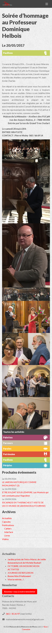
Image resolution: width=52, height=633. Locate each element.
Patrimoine (9, 454)
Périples (7, 465)
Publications (8, 525)
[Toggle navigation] (47, 4)
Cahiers (8, 528)
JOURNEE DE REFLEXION (20, 572)
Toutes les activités (13, 432)
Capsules (6, 521)
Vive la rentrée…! (16, 579)
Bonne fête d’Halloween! (19, 576)
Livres (7, 535)
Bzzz (46, 627)
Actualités (7, 518)
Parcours (8, 443)
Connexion (26, 629)
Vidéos (5, 539)
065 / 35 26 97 (13, 613)
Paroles (7, 448)
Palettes (8, 437)
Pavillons (8, 53)
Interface (8, 532)
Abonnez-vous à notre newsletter (19, 591)
